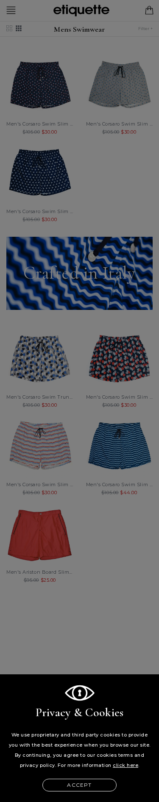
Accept (79, 785)
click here (125, 765)
